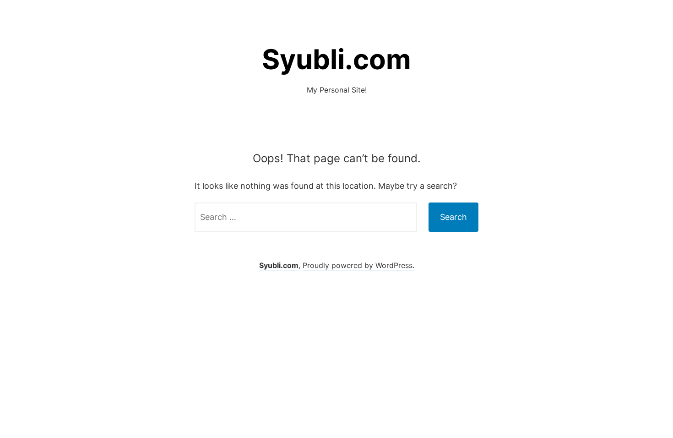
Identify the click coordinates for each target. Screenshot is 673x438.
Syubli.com (336, 59)
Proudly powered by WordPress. (358, 265)
